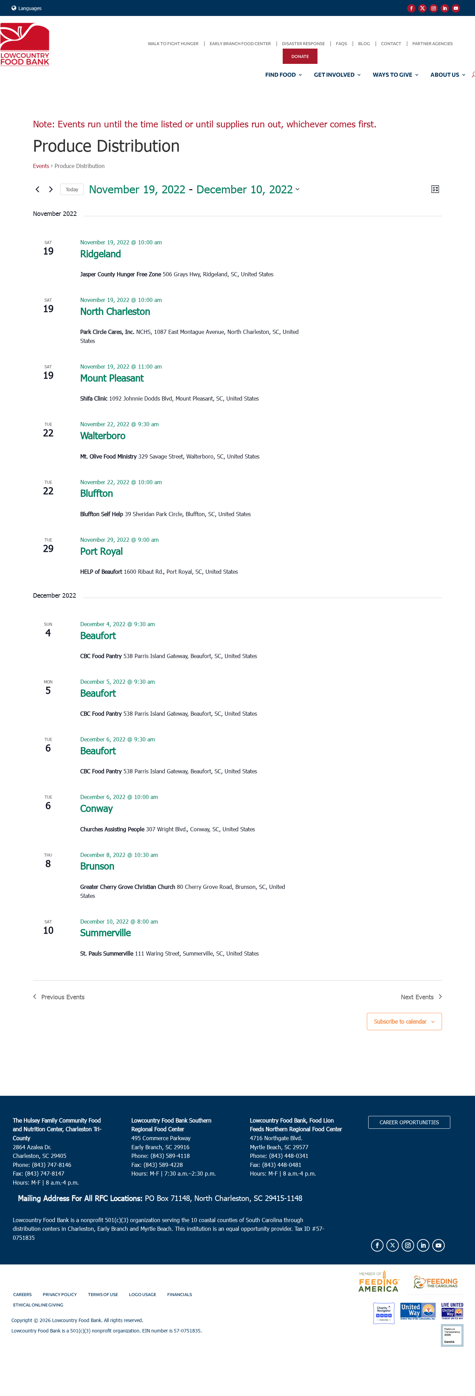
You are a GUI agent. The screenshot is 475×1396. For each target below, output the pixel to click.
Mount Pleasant (112, 377)
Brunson (97, 865)
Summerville (105, 932)
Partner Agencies (432, 43)
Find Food (280, 75)
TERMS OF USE (103, 1294)
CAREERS (22, 1294)
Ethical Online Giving (38, 1304)
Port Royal (101, 551)
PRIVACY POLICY (60, 1294)
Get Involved (334, 75)
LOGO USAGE (142, 1294)
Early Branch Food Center (240, 43)
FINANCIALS (179, 1294)
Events (41, 165)
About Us (444, 75)
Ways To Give (392, 75)
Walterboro (103, 435)
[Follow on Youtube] (456, 8)
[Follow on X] (422, 8)
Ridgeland (100, 253)
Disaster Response (303, 43)
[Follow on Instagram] (433, 8)
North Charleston (115, 311)
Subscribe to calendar (400, 1021)
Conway (96, 808)
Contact (391, 43)
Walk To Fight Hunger (173, 43)
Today (72, 189)
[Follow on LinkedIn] (445, 8)
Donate (300, 56)
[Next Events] (51, 189)
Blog (364, 43)
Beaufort (98, 635)
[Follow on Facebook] (411, 8)
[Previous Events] (37, 189)
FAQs (341, 43)
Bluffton (96, 493)
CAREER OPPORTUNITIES (409, 1122)
